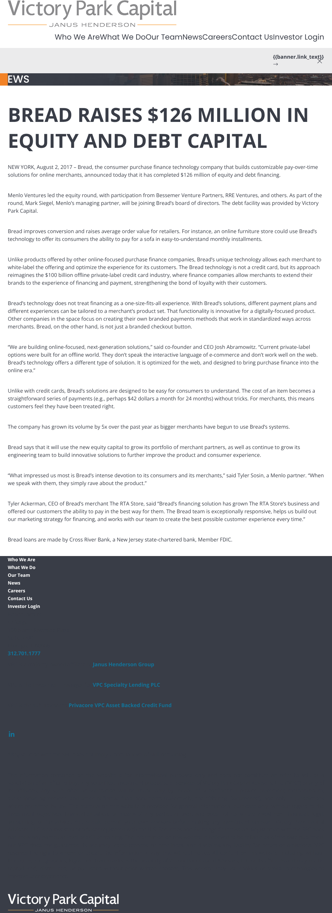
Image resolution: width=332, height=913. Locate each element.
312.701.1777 (24, 653)
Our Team (164, 37)
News (192, 37)
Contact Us (252, 37)
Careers (217, 37)
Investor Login (298, 37)
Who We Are (77, 37)
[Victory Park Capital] (92, 13)
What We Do (123, 37)
